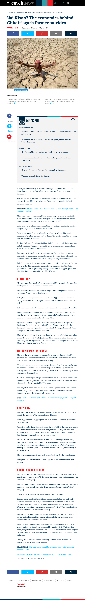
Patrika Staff (12, 28)
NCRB (69, 580)
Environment (16, 12)
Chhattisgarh (22, 580)
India (11, 580)
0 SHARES (10, 120)
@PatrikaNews (21, 586)
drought (49, 580)
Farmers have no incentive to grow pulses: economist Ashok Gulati (44, 554)
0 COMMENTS (10, 141)
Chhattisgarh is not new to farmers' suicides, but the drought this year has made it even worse (60, 101)
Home (9, 12)
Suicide (59, 580)
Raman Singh (36, 580)
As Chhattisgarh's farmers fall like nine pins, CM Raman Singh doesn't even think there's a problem (23, 101)
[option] (23, 101)
